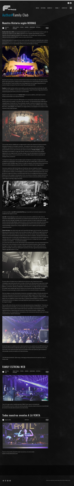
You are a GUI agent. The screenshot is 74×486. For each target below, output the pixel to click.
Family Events (16, 27)
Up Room (15, 28)
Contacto (64, 8)
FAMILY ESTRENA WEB (13, 367)
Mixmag (7, 346)
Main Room (32, 27)
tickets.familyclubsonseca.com (10, 453)
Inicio (37, 8)
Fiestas (21, 27)
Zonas (56, 8)
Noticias (38, 27)
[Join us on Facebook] (68, 3)
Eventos (49, 8)
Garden (26, 27)
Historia (43, 8)
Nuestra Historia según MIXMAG (19, 23)
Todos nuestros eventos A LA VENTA (21, 415)
